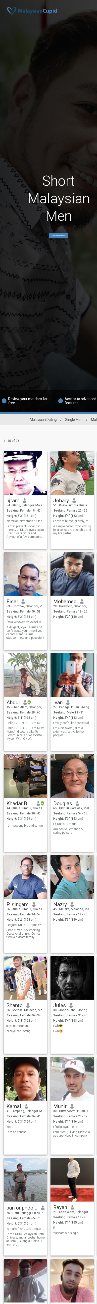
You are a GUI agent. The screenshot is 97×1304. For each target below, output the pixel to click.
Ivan (58, 702)
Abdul (13, 702)
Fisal (12, 602)
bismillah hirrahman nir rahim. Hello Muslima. (25, 521)
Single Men (74, 420)
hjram (12, 501)
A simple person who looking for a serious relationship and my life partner (72, 530)
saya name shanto (18, 1026)
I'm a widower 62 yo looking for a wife (25, 622)
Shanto (14, 1005)
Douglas (62, 803)
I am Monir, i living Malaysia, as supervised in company (72, 1133)
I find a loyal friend (65, 1127)
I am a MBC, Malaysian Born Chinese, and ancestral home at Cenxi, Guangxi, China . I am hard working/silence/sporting (25, 1239)
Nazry (60, 904)
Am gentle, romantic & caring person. (68, 830)
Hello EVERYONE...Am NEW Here (25, 723)
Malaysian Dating (43, 420)
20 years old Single (65, 1233)
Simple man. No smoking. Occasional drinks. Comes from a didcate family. (23, 933)
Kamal (13, 1106)
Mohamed (65, 602)
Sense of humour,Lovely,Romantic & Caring (72, 521)
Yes (8, 1127)
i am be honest (16, 1132)
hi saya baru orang (18, 1031)
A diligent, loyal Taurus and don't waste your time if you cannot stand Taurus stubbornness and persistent (25, 633)
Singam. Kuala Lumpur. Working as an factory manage (25, 925)
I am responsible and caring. (25, 825)
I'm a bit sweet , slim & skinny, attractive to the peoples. (68, 731)
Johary (61, 501)
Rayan (60, 1207)
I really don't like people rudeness (72, 723)
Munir (60, 1106)
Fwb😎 (58, 1026)
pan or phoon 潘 (22, 1208)
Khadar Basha (19, 803)
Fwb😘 (58, 1031)
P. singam (17, 904)
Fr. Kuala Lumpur (64, 824)
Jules (59, 1005)
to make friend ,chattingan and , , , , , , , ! (25, 1229)
